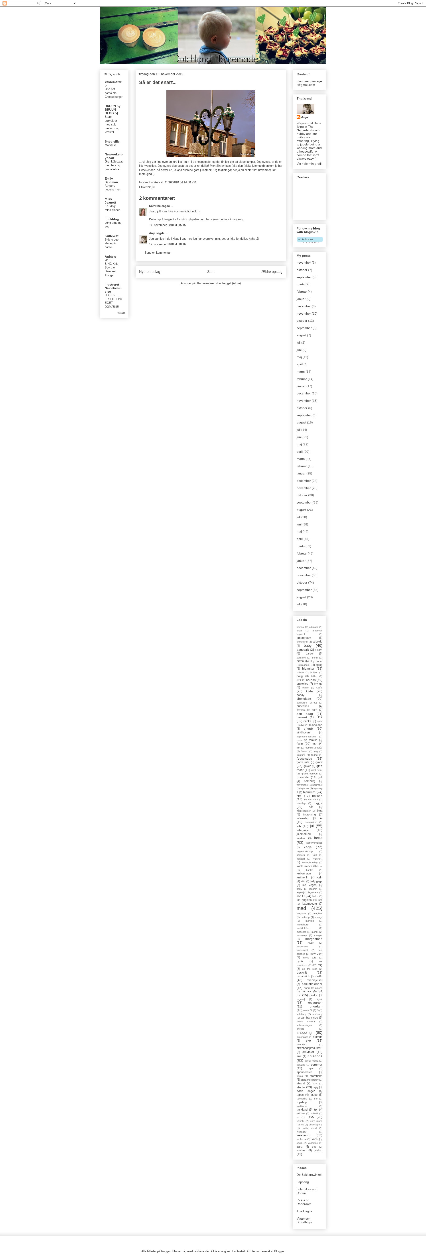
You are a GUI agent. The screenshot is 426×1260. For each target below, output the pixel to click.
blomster (308, 668)
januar (301, 299)
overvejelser (314, 980)
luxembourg (309, 903)
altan (299, 630)
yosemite (313, 1143)
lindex (315, 896)
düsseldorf (315, 725)
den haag (305, 713)
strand (301, 1083)
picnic (307, 988)
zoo (314, 1146)
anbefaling (302, 641)
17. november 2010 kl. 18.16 (167, 244)
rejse (319, 999)
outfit (319, 976)
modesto (301, 932)
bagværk (303, 649)
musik (311, 942)
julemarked (304, 834)
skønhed (301, 1044)
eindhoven (303, 732)
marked (310, 920)
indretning (309, 814)
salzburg (301, 1014)
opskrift (302, 972)
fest (314, 743)
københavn (304, 873)
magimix (318, 913)
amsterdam (304, 637)
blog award (316, 661)
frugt (316, 751)
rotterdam (315, 1006)
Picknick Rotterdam (304, 1202)
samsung (317, 1014)
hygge (318, 803)
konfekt (317, 858)
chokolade (304, 698)
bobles (314, 672)
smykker (308, 1052)
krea (320, 866)
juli (298, 342)
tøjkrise (301, 1113)
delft (314, 709)
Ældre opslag (271, 272)
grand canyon (310, 773)
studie (301, 1087)
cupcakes (303, 706)
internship (303, 818)
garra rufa (303, 762)
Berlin (315, 657)
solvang (301, 1064)
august (301, 335)
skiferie (317, 1037)
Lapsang (303, 1182)
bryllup (318, 683)
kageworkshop (305, 851)
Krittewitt (111, 236)
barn (319, 649)
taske (314, 1094)
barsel (310, 653)
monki (315, 932)
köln (303, 881)
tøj (316, 1109)
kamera (301, 855)
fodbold (309, 747)
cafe (319, 687)
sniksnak (315, 1056)
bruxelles (302, 683)
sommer (316, 1064)
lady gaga (316, 881)
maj (299, 357)
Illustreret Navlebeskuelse (113, 288)
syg (315, 1087)
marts (301, 284)
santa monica (306, 1021)
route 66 (307, 1010)
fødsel (314, 755)
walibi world (309, 1128)
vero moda (316, 1121)
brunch (311, 680)
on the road (309, 969)
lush (320, 900)
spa (311, 1068)
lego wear (313, 892)
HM (299, 796)
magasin (301, 913)
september (304, 277)
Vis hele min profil (309, 163)
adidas (300, 627)
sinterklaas (302, 1037)
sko (308, 1040)
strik (315, 1083)
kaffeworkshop (314, 842)
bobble (300, 672)
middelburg (302, 924)
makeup (305, 917)
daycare (301, 710)
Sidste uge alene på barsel (111, 243)
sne (299, 1056)
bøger (305, 687)
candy (300, 695)
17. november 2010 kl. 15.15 (167, 225)
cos (316, 702)
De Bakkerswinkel (309, 1174)
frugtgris (301, 755)
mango (318, 917)
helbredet (317, 785)
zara (299, 1146)
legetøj (300, 892)
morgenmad (313, 939)
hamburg (309, 781)
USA (311, 1117)
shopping (304, 1033)
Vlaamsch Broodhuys (304, 1220)
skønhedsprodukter (309, 1048)
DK (320, 717)
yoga (299, 1143)
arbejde (317, 641)
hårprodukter (304, 810)
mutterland (302, 946)
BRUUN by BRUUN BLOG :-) (112, 109)
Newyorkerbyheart (114, 156)
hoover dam (311, 799)
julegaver (303, 830)
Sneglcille (112, 141)
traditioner (302, 1106)
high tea (304, 788)
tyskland (302, 1109)
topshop (302, 1102)
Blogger (279, 1251)
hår (311, 807)
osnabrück (303, 976)
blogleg (317, 664)
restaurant (315, 1002)
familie (313, 740)
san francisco (309, 1017)
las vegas (309, 885)
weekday (301, 1132)
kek (315, 855)
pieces (318, 988)
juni (299, 350)
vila (302, 1124)
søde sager (306, 1091)
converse (302, 702)
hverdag (301, 803)
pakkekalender (312, 984)
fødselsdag (304, 758)
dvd (302, 725)
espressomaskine (306, 736)
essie (299, 740)
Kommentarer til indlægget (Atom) (219, 283)
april (300, 364)
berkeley (301, 657)
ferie (300, 743)
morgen (318, 935)
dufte (319, 721)
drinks (307, 721)
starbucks (316, 1076)
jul (153, 187)
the (316, 1098)
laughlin (313, 889)
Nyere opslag (149, 272)
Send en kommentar (158, 252)
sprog (300, 1076)
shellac (300, 1028)
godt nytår (316, 770)
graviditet (303, 777)
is (321, 818)
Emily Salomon (111, 180)
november (304, 262)
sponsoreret (304, 1072)
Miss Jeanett (110, 200)
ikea (319, 810)
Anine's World (110, 258)
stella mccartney (310, 1079)
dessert (302, 717)
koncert (301, 858)
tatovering (302, 1098)
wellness (301, 1139)
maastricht (302, 950)
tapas (300, 1094)
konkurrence (304, 866)
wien (315, 1139)
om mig (317, 965)
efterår (308, 728)
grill (320, 777)
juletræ (301, 838)
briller (314, 676)
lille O (301, 896)
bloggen (304, 665)
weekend (303, 1135)
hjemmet (309, 792)
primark (306, 991)
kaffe (318, 838)
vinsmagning (315, 1124)
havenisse (302, 785)
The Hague (304, 1211)
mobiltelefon (303, 928)
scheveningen (304, 1025)
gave (319, 762)
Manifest (110, 145)
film (298, 747)
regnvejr (301, 999)
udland (314, 1113)
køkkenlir (302, 877)
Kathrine (155, 206)
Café (309, 691)
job (299, 826)
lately (299, 889)
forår (319, 747)
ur (298, 1117)
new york (316, 953)
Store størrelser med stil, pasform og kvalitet (112, 124)
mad (301, 908)
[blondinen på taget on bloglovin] (310, 242)
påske (313, 995)
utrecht (300, 1121)
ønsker (301, 1150)
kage (308, 847)
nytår (300, 961)
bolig (300, 676)
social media (311, 1060)
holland (317, 796)
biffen (300, 661)
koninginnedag (310, 862)
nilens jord (309, 957)
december (304, 306)
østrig (318, 1150)
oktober (302, 270)
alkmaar (313, 627)
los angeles (304, 899)
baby (308, 645)
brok (299, 680)
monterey (302, 935)
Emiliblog (112, 219)
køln (319, 877)
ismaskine (311, 822)
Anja (152, 233)
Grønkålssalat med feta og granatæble (114, 165)
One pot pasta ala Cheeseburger (113, 92)
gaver (307, 766)
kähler (309, 870)
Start (211, 272)
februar (302, 291)
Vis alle (121, 313)
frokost (304, 751)
